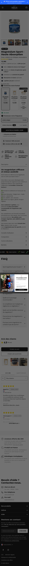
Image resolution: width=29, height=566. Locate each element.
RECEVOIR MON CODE (21, 289)
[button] (1, 2)
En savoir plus (16, 3)
